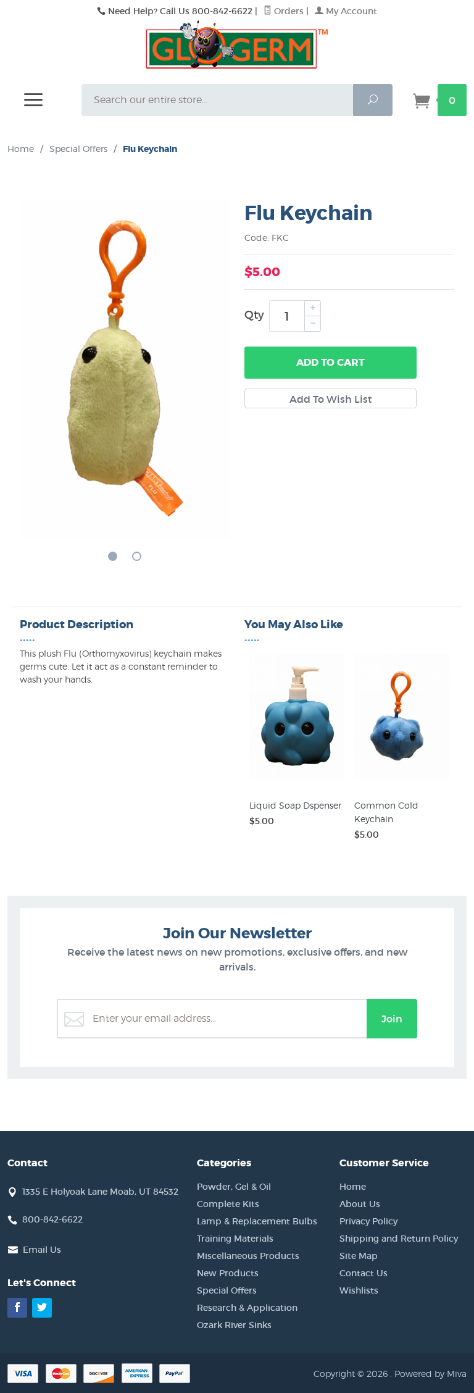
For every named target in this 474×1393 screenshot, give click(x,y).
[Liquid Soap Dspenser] (296, 779)
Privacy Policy (368, 1221)
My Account (350, 11)
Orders (288, 11)
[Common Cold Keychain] (401, 779)
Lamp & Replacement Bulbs (257, 1221)
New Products (228, 1273)
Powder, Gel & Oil (234, 1186)
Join (391, 1018)
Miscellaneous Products (248, 1255)
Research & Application (247, 1307)
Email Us (42, 1249)
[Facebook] (17, 1308)
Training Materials (235, 1238)
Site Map (358, 1255)
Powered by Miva (430, 1373)
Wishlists (358, 1290)
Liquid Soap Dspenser (295, 805)
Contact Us (363, 1273)
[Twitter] (42, 1308)
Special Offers (227, 1290)
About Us (359, 1204)
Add (330, 362)
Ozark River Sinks (234, 1325)
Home (20, 148)
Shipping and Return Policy (398, 1238)
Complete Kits (228, 1204)
